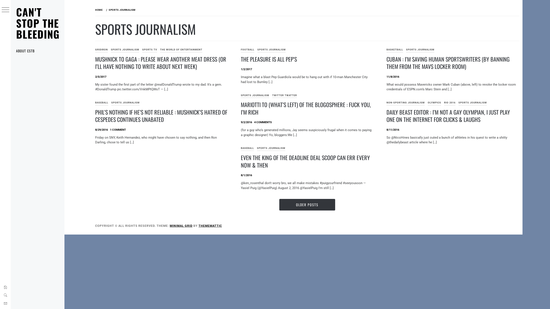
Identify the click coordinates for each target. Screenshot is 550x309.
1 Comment (118, 129)
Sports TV (149, 49)
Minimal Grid (181, 225)
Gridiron (101, 49)
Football (247, 49)
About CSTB (25, 50)
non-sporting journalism (406, 102)
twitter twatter (284, 95)
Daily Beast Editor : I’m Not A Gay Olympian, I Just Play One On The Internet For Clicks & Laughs (448, 116)
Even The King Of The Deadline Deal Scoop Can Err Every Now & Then (305, 161)
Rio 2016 (449, 102)
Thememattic (210, 225)
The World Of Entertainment (181, 49)
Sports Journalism (125, 49)
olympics (434, 102)
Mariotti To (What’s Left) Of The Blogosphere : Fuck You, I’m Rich (306, 108)
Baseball (101, 102)
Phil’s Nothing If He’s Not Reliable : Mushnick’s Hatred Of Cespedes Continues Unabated (161, 116)
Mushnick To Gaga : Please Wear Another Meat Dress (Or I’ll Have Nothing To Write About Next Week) (160, 63)
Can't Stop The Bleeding (38, 23)
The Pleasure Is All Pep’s (269, 59)
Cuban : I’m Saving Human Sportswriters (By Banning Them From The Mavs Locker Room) (448, 63)
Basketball (395, 49)
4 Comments (263, 122)
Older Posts (307, 204)
